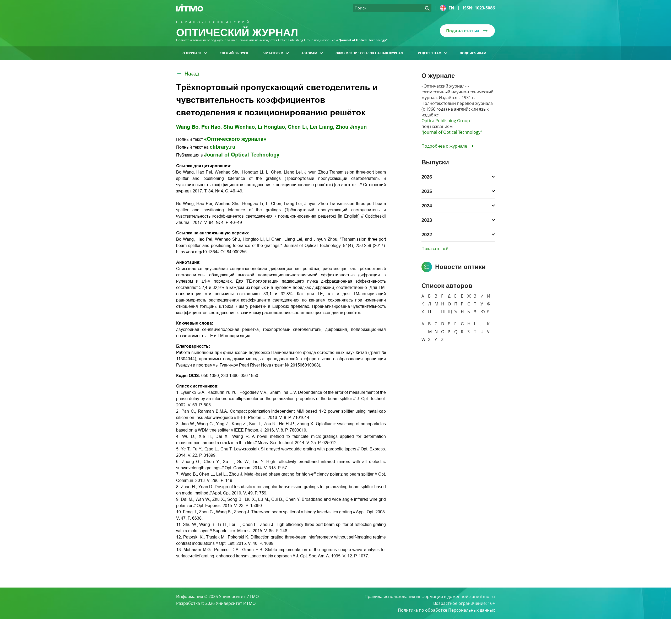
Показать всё (434, 248)
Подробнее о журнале (444, 146)
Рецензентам (429, 53)
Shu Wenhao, (239, 127)
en (451, 8)
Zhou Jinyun (351, 127)
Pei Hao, (211, 127)
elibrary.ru (222, 147)
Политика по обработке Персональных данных (446, 610)
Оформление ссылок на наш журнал (369, 53)
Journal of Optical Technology (241, 155)
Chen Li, (298, 127)
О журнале (192, 53)
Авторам (309, 53)
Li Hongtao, (272, 127)
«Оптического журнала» (235, 139)
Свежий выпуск (234, 53)
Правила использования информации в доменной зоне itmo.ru (430, 596)
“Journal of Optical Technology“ (363, 40)
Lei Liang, (322, 127)
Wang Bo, (188, 127)
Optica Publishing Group (445, 120)
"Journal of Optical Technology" (451, 132)
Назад (192, 74)
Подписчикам (473, 53)
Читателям (273, 53)
